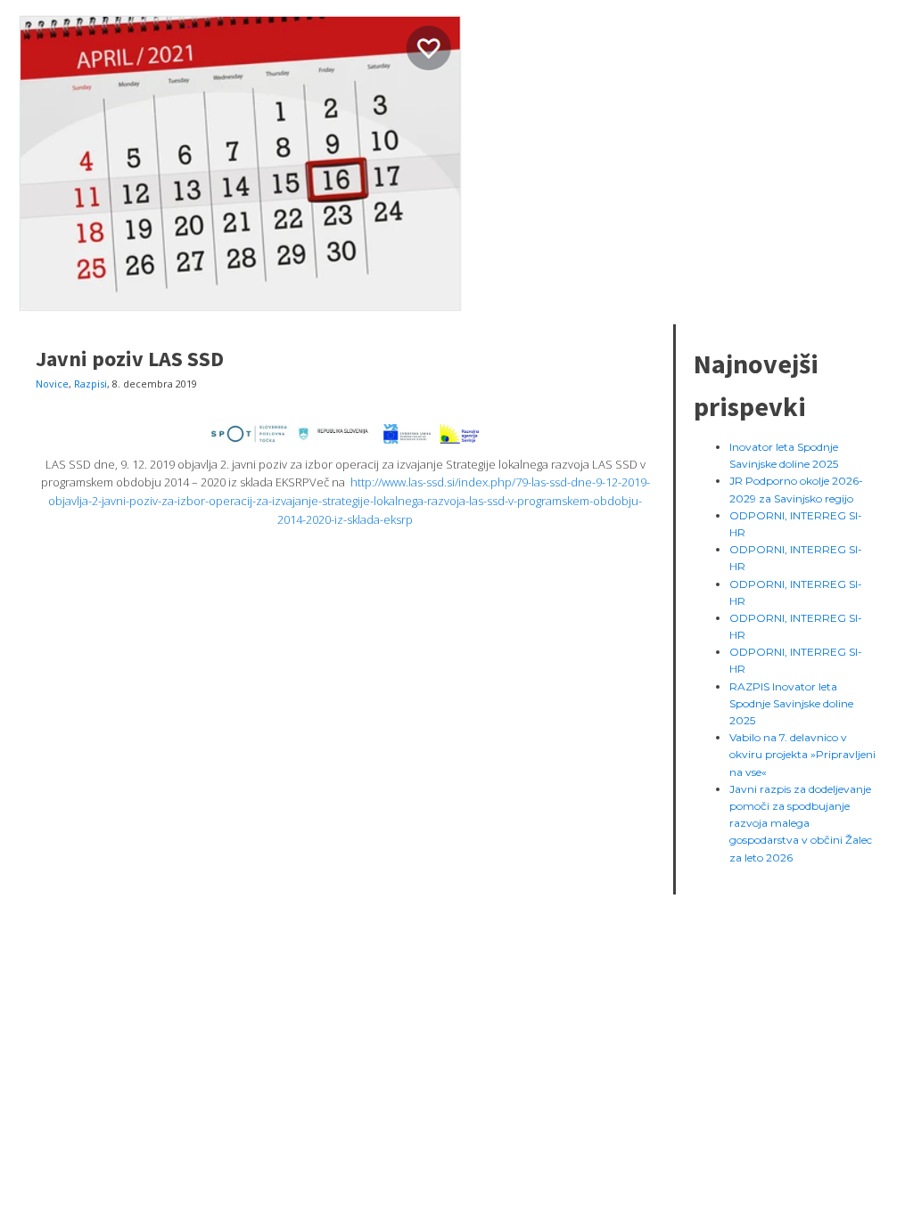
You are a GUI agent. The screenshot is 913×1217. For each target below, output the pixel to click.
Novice (52, 383)
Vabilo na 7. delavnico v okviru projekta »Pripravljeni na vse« (802, 754)
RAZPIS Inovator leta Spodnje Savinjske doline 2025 (791, 703)
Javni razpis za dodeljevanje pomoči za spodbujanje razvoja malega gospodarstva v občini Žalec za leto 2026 (800, 823)
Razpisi (90, 383)
